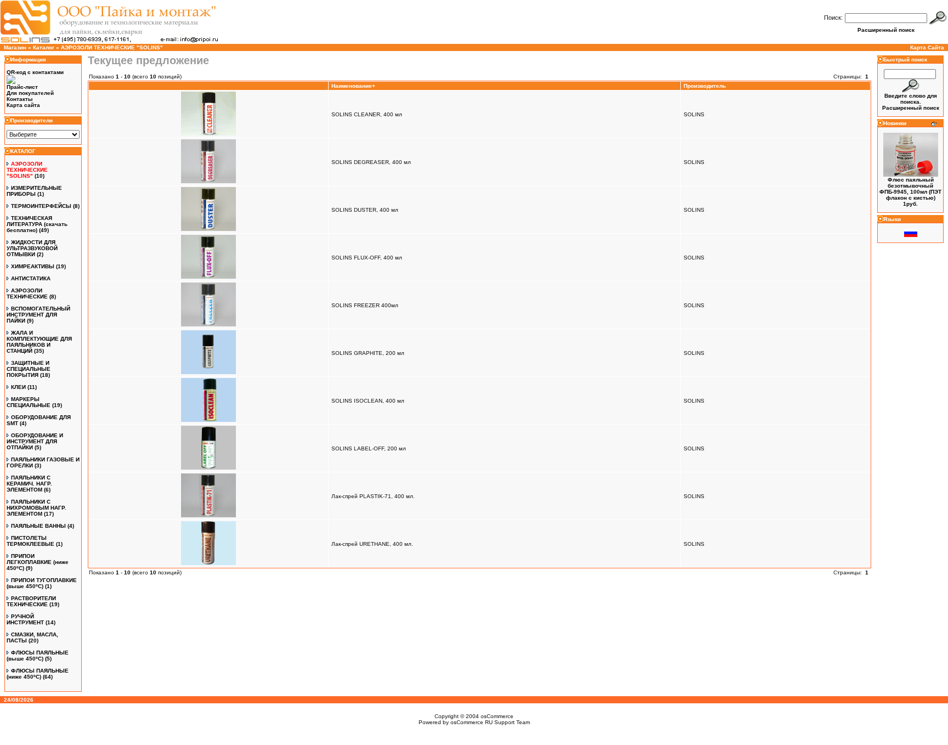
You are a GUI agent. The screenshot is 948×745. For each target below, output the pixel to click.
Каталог (43, 47)
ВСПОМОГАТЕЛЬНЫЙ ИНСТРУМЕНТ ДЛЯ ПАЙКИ (38, 315)
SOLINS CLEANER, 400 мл (366, 114)
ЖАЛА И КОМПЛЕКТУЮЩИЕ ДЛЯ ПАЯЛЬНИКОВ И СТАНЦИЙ (39, 342)
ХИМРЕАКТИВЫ (32, 266)
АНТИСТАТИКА (30, 278)
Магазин (15, 47)
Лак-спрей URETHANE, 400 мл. (372, 544)
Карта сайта (23, 105)
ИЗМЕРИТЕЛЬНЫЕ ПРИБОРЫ (34, 191)
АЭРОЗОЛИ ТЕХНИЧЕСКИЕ (27, 293)
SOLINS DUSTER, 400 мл (364, 210)
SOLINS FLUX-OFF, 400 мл (366, 258)
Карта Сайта (927, 47)
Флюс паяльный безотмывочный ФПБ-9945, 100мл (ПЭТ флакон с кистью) (910, 189)
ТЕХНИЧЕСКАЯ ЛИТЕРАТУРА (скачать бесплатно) (37, 224)
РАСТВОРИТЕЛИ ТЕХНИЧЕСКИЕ (31, 601)
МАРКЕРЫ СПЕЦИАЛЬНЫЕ (28, 402)
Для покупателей (30, 93)
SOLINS (694, 114)
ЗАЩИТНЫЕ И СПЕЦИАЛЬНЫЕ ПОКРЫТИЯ (28, 369)
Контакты (20, 99)
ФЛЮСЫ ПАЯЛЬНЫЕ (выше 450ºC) (38, 656)
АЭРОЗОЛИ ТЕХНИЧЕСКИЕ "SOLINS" (112, 47)
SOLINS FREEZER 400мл (364, 305)
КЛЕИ (18, 387)
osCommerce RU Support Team (490, 722)
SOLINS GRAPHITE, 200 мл (367, 353)
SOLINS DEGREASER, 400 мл (371, 162)
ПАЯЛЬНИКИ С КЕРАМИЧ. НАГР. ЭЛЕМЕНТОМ (29, 484)
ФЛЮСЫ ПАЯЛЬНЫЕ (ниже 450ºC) (38, 674)
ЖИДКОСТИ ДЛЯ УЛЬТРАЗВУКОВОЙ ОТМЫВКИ (32, 248)
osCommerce (497, 716)
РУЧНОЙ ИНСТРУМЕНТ (25, 619)
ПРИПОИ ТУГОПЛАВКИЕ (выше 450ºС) (42, 583)
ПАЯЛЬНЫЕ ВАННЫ (38, 526)
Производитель (705, 86)
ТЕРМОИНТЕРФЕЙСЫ (41, 206)
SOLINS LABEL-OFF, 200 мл (368, 448)
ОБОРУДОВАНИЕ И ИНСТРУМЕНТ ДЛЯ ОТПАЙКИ (35, 441)
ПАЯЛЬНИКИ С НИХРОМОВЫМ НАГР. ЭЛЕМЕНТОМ (36, 508)
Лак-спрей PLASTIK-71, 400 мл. (373, 496)
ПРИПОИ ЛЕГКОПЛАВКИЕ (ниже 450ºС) (38, 562)
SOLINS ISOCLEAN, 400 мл (367, 401)
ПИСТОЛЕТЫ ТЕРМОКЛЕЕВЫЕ (30, 541)
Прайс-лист (22, 87)
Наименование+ (353, 86)
